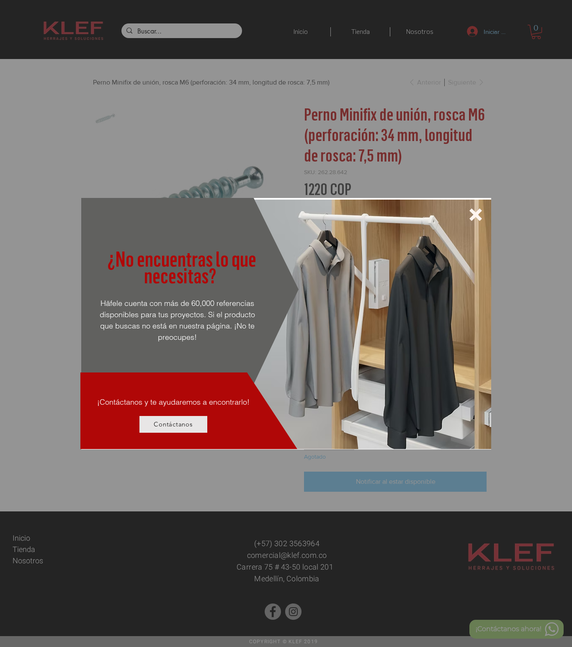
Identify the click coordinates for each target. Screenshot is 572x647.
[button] (475, 214)
